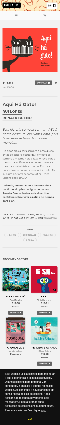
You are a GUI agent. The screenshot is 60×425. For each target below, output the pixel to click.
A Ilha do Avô (15, 296)
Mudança (48, 235)
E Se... (44, 296)
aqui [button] (43, 410)
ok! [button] (30, 419)
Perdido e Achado (45, 347)
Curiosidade (29, 235)
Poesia (30, 240)
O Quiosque (15, 347)
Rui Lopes (12, 112)
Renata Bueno (17, 118)
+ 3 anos (11, 235)
